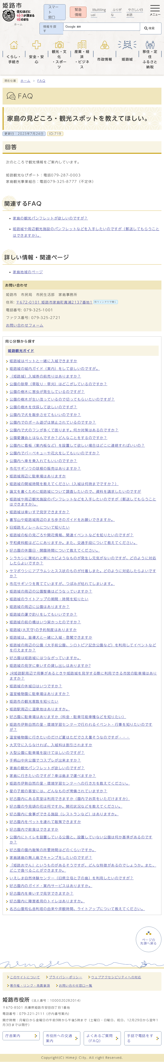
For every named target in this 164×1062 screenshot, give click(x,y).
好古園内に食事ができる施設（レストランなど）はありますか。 (64, 814)
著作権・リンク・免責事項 (30, 985)
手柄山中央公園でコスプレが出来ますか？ (45, 760)
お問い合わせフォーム (25, 325)
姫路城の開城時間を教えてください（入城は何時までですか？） (64, 484)
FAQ (41, 80)
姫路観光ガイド (21, 350)
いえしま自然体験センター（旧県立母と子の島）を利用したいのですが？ (72, 878)
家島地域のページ (28, 272)
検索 (152, 28)
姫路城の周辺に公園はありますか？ (40, 606)
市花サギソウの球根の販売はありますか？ (45, 468)
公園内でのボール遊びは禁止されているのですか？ (53, 422)
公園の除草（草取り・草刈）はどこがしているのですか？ (58, 384)
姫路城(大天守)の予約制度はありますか (43, 629)
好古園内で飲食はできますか (34, 829)
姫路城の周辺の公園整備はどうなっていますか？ (51, 591)
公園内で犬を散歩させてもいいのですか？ (45, 414)
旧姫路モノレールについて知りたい (40, 527)
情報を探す (49, 28)
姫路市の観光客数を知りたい (34, 701)
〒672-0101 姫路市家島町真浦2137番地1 (66, 302)
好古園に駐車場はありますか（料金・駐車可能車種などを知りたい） (68, 717)
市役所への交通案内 (59, 1038)
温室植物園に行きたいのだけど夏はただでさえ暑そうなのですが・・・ (70, 737)
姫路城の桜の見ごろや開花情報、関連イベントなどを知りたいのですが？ (72, 535)
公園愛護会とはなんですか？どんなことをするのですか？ (58, 437)
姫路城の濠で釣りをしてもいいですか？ (43, 614)
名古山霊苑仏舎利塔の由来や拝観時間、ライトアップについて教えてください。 (77, 909)
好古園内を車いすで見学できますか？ (41, 893)
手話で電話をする (140, 1038)
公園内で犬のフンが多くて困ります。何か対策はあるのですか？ (64, 430)
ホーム (25, 80)
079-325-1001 (38, 310)
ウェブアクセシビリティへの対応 (116, 977)
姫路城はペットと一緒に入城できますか (43, 361)
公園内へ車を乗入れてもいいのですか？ (43, 461)
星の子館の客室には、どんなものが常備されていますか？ (58, 791)
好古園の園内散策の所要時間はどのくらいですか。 (53, 850)
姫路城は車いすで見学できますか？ (40, 512)
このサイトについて (25, 977)
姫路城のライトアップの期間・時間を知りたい (49, 599)
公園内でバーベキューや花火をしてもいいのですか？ (55, 453)
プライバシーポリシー (65, 977)
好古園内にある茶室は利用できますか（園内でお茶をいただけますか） (70, 798)
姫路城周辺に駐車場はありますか (38, 476)
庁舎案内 (12, 1035)
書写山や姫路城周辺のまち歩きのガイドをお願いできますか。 (62, 519)
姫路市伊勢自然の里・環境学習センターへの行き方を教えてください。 (70, 783)
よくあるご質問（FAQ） (99, 1038)
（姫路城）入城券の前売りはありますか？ (45, 376)
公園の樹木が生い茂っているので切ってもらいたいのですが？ (62, 399)
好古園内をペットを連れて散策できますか (45, 821)
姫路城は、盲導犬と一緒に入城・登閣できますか (51, 637)
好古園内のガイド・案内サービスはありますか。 (51, 885)
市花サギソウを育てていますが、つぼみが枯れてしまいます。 (62, 583)
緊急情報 (78, 12)
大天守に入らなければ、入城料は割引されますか (51, 745)
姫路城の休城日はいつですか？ (36, 686)
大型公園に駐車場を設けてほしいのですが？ (47, 752)
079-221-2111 (32, 1013)
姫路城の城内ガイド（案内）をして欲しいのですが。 (55, 368)
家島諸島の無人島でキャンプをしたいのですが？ (51, 857)
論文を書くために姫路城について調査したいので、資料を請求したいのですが (75, 491)
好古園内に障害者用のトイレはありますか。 (47, 901)
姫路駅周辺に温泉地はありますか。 (40, 709)
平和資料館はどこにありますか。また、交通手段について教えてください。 (73, 542)
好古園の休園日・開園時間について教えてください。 (55, 550)
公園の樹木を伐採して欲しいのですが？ (43, 407)
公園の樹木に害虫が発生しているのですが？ (47, 391)
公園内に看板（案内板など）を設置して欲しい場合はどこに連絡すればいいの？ (77, 445)
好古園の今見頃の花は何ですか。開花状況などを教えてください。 (66, 806)
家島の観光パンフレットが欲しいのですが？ (50, 218)
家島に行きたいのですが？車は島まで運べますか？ (53, 775)
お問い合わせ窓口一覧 (75, 985)
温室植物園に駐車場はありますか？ (40, 693)
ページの (148, 941)
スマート (53, 12)
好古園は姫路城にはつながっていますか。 (45, 658)
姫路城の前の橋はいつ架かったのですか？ (45, 622)
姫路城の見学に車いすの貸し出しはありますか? (50, 665)
